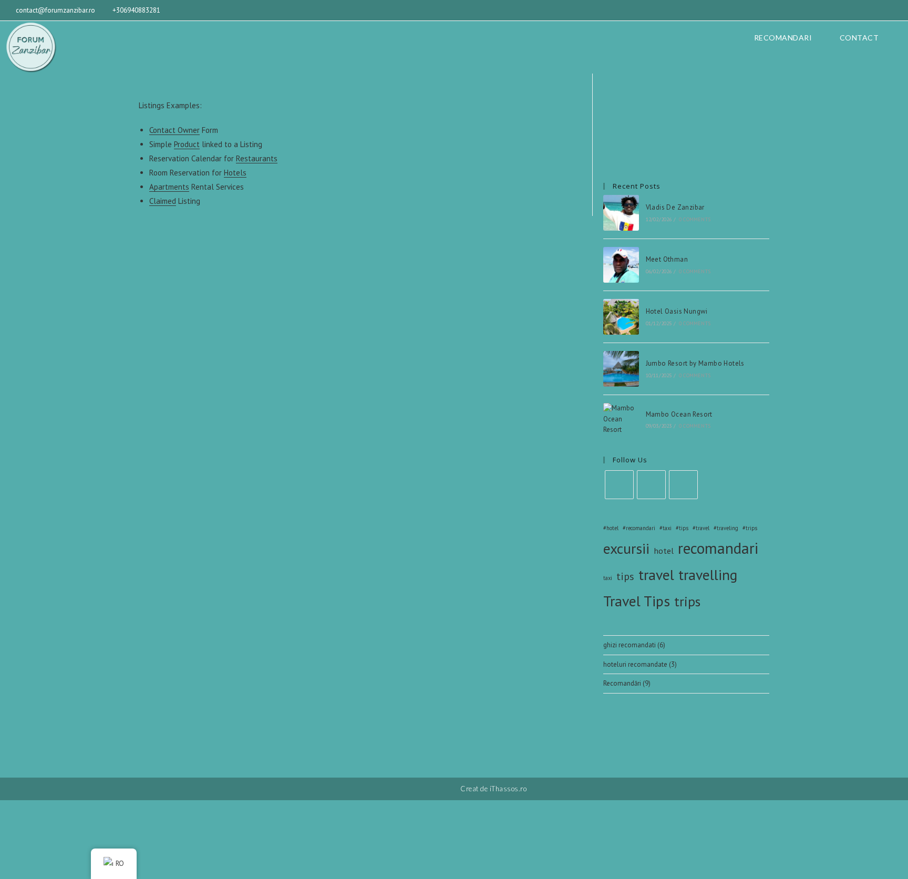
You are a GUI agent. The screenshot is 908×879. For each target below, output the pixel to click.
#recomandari (639, 528)
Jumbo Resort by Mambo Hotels (695, 363)
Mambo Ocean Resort (679, 414)
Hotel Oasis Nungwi (677, 311)
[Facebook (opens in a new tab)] (869, 10)
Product (187, 144)
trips (687, 601)
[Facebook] (619, 484)
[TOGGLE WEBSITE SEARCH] (897, 38)
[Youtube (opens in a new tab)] (897, 10)
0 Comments (694, 219)
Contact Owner (174, 130)
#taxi (665, 528)
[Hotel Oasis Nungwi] (621, 317)
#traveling (726, 528)
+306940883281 (136, 10)
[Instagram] (651, 484)
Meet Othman (667, 259)
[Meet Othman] (621, 265)
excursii (626, 548)
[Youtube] (683, 484)
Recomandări (622, 683)
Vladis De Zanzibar (675, 207)
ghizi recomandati (629, 644)
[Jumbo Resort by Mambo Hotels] (621, 369)
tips (625, 576)
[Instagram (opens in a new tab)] (883, 10)
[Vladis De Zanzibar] (621, 213)
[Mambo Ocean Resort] (621, 419)
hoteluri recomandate (635, 664)
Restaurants (256, 158)
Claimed (162, 201)
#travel (701, 528)
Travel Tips (636, 601)
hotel (664, 550)
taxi (607, 578)
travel (656, 574)
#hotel (610, 528)
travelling (707, 574)
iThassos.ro (508, 788)
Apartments (169, 187)
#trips (749, 528)
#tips (682, 528)
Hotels (235, 173)
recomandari (718, 548)
